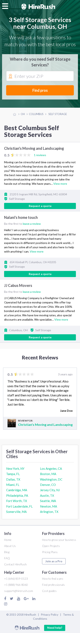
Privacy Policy (49, 614)
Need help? (54, 627)
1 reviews (40, 155)
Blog (6, 552)
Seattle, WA (48, 501)
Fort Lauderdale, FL (19, 506)
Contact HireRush (15, 564)
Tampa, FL (13, 474)
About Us (10, 546)
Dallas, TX (13, 479)
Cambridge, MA (16, 490)
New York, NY (15, 468)
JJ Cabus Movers (18, 285)
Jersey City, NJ (50, 490)
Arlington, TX (49, 511)
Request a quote (40, 206)
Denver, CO (48, 484)
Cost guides (49, 591)
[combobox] (40, 76)
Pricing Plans (50, 552)
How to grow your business (59, 539)
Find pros (40, 90)
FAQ (7, 558)
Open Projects (51, 546)
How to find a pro (52, 578)
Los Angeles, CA (51, 468)
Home (7, 539)
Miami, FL (12, 484)
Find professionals (53, 584)
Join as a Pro (53, 561)
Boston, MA (48, 474)
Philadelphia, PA (17, 495)
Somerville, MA (16, 511)
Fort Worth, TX (16, 501)
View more (60, 183)
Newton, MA (48, 506)
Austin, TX (47, 495)
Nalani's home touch (21, 217)
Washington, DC (51, 479)
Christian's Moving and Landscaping (34, 148)
